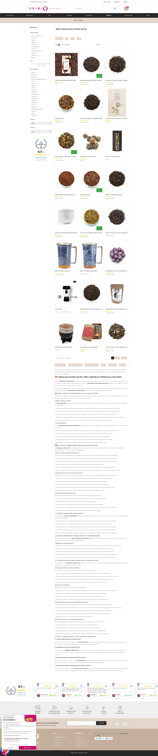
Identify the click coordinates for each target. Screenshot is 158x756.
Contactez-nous (58, 742)
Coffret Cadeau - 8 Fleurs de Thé (87, 156)
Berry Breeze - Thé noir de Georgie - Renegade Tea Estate (119, 80)
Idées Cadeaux (59, 38)
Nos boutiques (58, 745)
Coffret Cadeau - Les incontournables (89, 347)
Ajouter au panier (68, 63)
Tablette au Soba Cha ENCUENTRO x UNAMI (65, 80)
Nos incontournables (117, 365)
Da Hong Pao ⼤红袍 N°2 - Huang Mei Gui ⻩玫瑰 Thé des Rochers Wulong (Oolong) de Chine (102, 118)
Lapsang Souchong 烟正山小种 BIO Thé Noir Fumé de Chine (94, 80)
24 (123, 358)
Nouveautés (106, 365)
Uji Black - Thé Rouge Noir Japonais (114, 194)
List (59, 45)
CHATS (79, 38)
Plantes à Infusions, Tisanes (58, 365)
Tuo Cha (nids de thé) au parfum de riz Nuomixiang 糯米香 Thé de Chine (123, 271)
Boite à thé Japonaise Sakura (113, 156)
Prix (67, 38)
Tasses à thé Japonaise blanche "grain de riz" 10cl (67, 232)
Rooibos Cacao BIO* (85, 194)
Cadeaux (87, 365)
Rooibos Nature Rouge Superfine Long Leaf (65, 194)
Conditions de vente (81, 742)
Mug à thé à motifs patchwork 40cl (88, 271)
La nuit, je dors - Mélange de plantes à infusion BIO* (92, 232)
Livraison (78, 737)
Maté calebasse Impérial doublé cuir (63, 347)
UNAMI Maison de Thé (60, 737)
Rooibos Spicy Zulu (59, 118)
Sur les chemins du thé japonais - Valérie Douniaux (118, 118)
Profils (72, 38)
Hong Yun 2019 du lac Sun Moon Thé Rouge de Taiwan (119, 232)
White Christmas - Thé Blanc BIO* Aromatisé (65, 156)
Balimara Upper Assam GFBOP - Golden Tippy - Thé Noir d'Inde (94, 309)
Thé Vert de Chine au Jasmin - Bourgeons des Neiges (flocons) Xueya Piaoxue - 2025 (126, 347)
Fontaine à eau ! (58, 309)
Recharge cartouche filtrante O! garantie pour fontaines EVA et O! (121, 309)
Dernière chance (96, 365)
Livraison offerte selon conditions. (39, 1)
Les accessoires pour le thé (75, 365)
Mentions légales (80, 740)
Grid (56, 45)
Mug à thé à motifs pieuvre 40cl (62, 271)
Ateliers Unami (58, 740)
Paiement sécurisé (81, 745)
